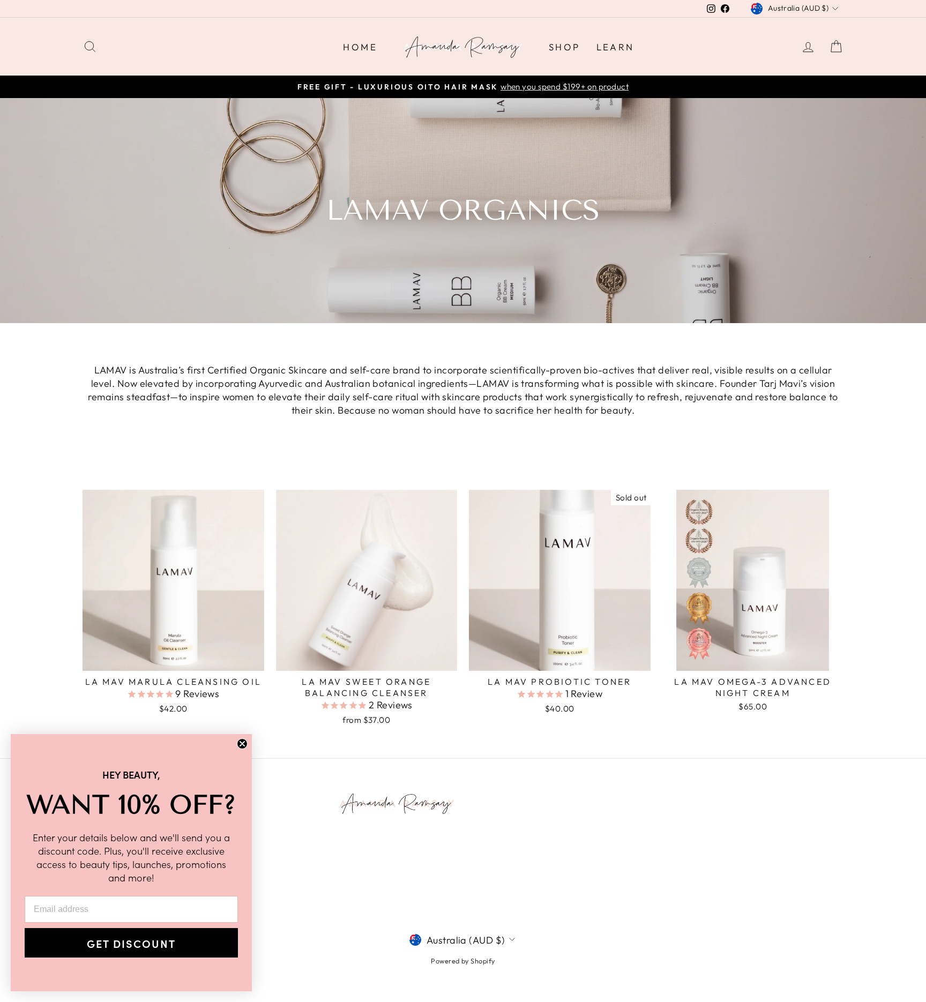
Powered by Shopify (463, 960)
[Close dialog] (242, 743)
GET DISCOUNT (131, 943)
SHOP (564, 47)
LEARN (615, 47)
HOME (360, 47)
